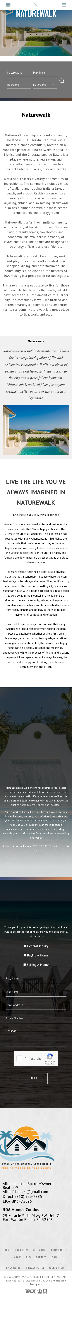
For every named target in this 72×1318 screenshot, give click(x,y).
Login (54, 1257)
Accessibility (57, 1267)
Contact (41, 1257)
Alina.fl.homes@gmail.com (25, 1191)
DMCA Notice (14, 1267)
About (18, 1257)
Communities (59, 1250)
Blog (29, 1257)
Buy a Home (21, 1250)
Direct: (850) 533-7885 (22, 1196)
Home (8, 1250)
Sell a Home (40, 1250)
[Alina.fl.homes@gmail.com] (8, 5)
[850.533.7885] (36, 5)
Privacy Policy (35, 1267)
